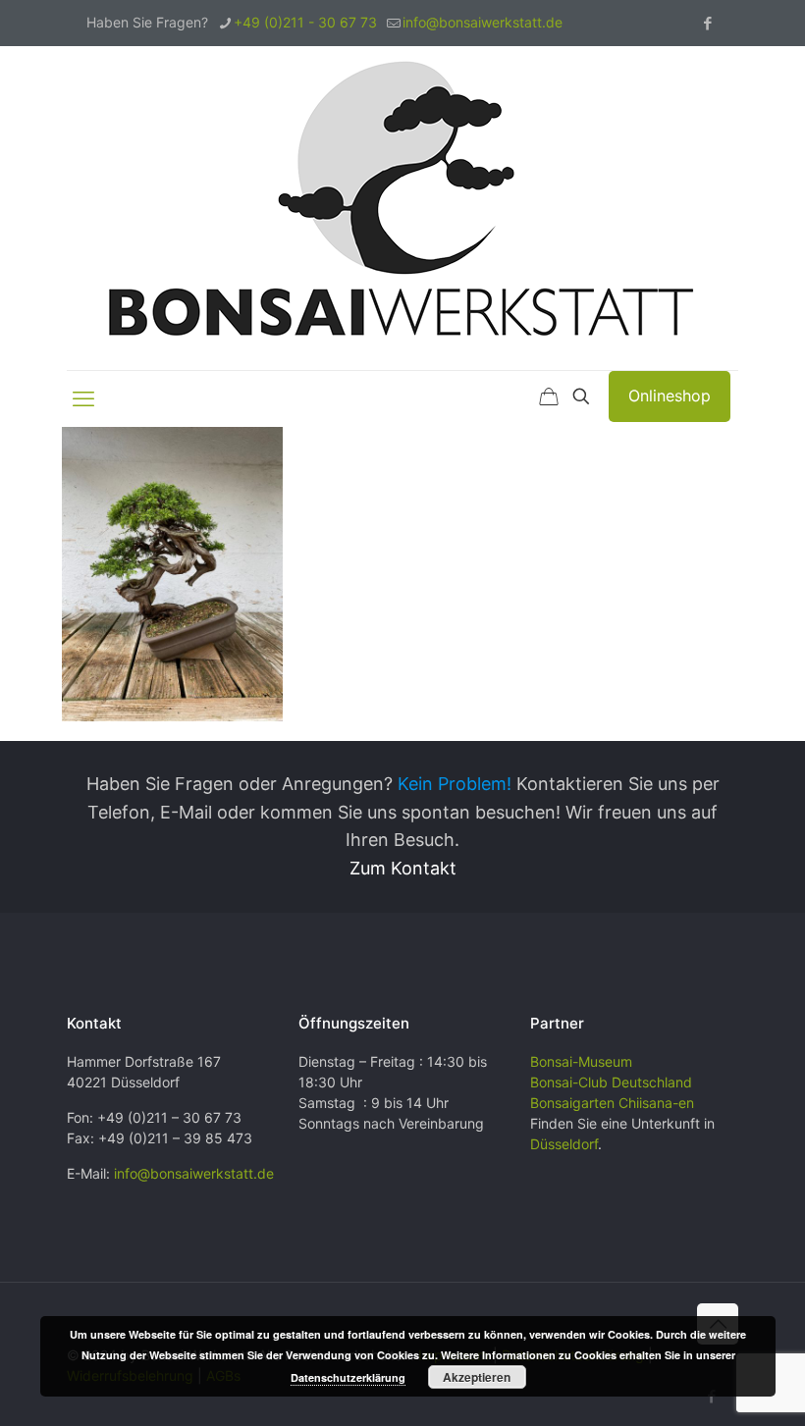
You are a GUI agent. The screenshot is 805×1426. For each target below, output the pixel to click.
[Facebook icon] (707, 23)
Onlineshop (669, 395)
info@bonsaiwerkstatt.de (482, 22)
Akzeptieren (476, 1377)
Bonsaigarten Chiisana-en (612, 1102)
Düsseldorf (564, 1144)
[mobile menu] (83, 398)
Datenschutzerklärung (348, 1377)
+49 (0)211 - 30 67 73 (305, 22)
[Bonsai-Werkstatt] (402, 208)
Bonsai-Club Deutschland (611, 1082)
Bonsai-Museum (581, 1061)
